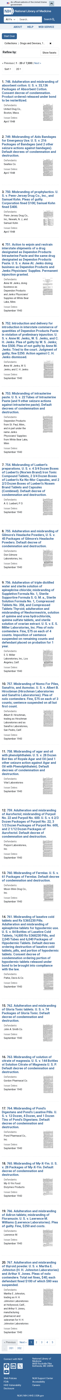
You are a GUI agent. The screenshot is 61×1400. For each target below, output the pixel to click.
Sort (7, 69)
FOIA (6, 1381)
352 (19, 1348)
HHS (31, 1395)
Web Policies (10, 1378)
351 (11, 1348)
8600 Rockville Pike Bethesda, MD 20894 (42, 1365)
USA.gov (39, 1395)
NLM (19, 1395)
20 (19, 69)
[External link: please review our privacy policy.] (6, 1365)
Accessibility (38, 1381)
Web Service (46, 26)
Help (30, 26)
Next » (37, 63)
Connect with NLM (13, 1359)
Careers (36, 1385)
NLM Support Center (42, 1378)
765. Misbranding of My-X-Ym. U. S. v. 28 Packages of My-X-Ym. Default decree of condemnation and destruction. (29, 1169)
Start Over (9, 36)
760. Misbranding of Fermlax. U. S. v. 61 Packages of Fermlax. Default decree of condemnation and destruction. (30, 876)
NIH (25, 1395)
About (18, 26)
